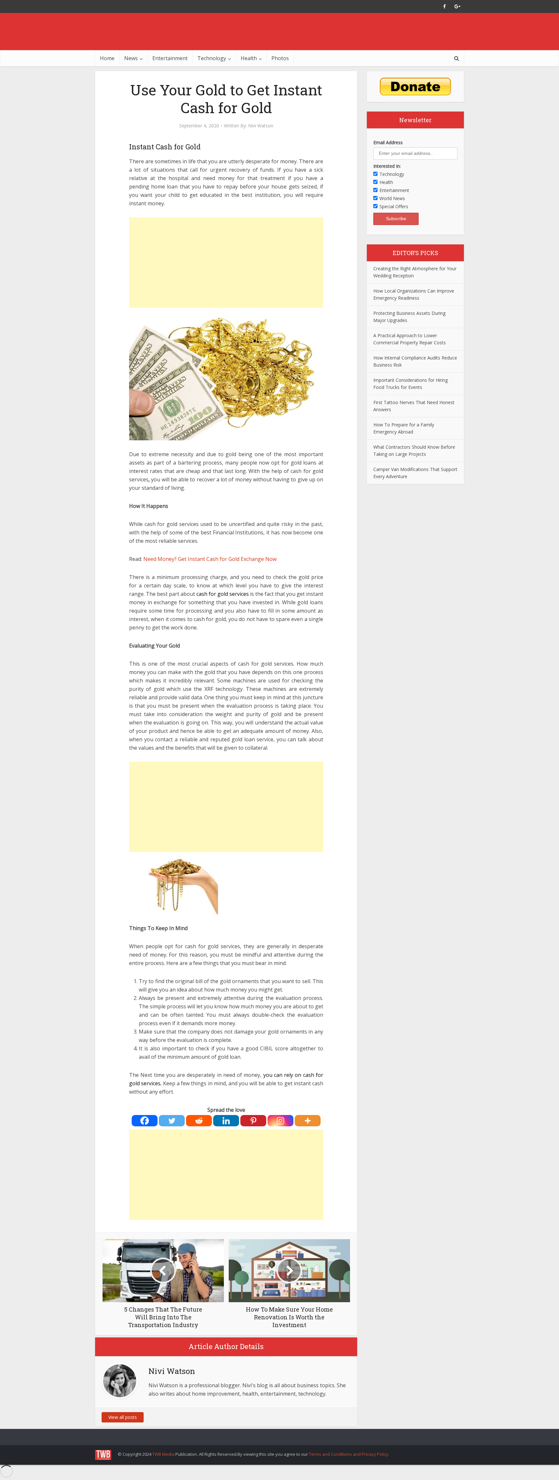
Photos (280, 58)
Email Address (388, 142)
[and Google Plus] (457, 6)
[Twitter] (172, 1120)
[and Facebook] (444, 6)
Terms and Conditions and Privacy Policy (348, 1454)
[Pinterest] (253, 1120)
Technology (211, 58)
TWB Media (163, 1454)
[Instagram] (280, 1120)
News (131, 58)
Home (107, 58)
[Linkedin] (226, 1120)
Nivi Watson (260, 126)
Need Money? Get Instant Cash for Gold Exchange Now (210, 559)
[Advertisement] (226, 262)
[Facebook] (145, 1120)
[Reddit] (199, 1120)
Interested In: (387, 166)
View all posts (122, 1417)
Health (249, 58)
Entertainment (170, 58)
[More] (308, 1120)
